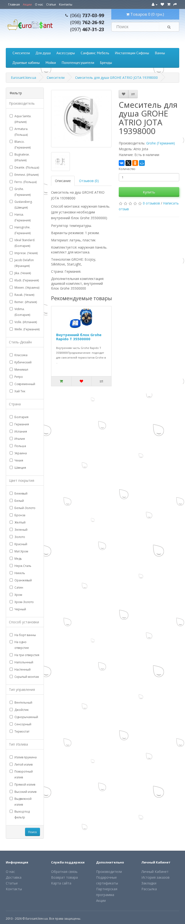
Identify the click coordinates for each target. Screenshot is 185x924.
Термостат (21, 731)
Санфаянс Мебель (95, 53)
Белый (19, 501)
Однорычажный (26, 717)
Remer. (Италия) (25, 302)
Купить (149, 192)
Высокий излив (25, 792)
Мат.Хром (21, 551)
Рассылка (149, 889)
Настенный (22, 669)
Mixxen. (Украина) (26, 287)
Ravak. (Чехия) (24, 295)
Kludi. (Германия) (26, 280)
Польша (20, 446)
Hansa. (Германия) (22, 217)
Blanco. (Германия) (22, 144)
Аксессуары (65, 53)
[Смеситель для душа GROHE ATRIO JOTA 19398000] (81, 118)
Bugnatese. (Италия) (22, 157)
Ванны (160, 53)
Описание (63, 180)
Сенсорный (22, 724)
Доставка (13, 877)
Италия (19, 439)
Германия (21, 424)
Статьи (51, 4)
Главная (14, 4)
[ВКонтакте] (122, 163)
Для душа (43, 53)
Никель (19, 573)
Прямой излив (24, 784)
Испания (20, 431)
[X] (128, 163)
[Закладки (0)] (162, 4)
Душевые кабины (26, 62)
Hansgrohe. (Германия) (22, 230)
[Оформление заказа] (175, 4)
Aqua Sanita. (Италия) (22, 119)
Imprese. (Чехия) (26, 253)
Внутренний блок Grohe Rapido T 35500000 (78, 336)
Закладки (148, 883)
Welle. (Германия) (27, 329)
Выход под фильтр (22, 814)
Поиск (32, 832)
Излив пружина (25, 757)
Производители (109, 871)
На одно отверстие (21, 645)
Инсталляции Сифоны (132, 53)
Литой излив (23, 764)
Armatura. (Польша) (21, 132)
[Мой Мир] (142, 163)
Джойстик (21, 710)
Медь (18, 559)
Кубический (23, 362)
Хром (18, 595)
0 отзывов (151, 203)
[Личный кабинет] (155, 4)
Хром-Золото (24, 602)
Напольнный (23, 662)
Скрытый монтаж (26, 677)
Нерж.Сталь (22, 566)
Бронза (19, 515)
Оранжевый (23, 580)
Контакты (65, 4)
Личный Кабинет (155, 871)
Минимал (21, 369)
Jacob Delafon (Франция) (24, 263)
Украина (20, 453)
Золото (19, 537)
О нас (39, 4)
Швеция (20, 468)
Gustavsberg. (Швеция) (23, 205)
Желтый (20, 522)
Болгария (21, 417)
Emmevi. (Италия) (26, 175)
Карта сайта (61, 883)
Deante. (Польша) (26, 167)
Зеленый (20, 530)
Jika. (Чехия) (22, 273)
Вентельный (23, 702)
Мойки (51, 62)
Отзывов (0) (89, 180)
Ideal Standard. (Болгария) (24, 243)
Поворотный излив (23, 774)
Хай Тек (19, 391)
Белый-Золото (24, 508)
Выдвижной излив (23, 802)
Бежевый (20, 493)
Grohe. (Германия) (22, 192)
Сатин (18, 587)
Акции (27, 4)
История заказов (155, 877)
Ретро (18, 377)
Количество (127, 169)
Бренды (106, 62)
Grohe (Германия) (160, 143)
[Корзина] (168, 4)
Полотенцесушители (78, 62)
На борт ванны (25, 635)
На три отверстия (26, 655)
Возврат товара (64, 877)
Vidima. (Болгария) (22, 312)
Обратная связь (64, 871)
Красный (20, 544)
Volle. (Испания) (25, 322)
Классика (20, 355)
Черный (20, 609)
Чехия (18, 460)
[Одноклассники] (135, 163)
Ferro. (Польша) (25, 182)
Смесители (21, 53)
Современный (24, 384)
